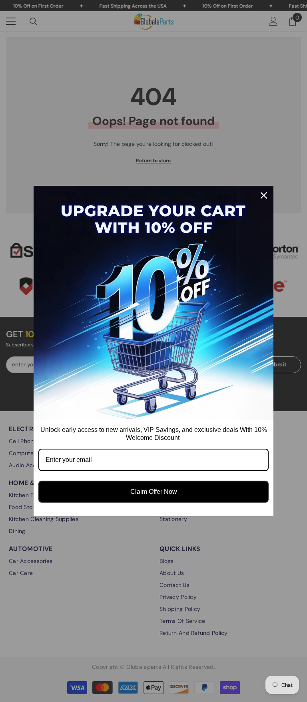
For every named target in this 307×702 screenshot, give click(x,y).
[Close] (263, 195)
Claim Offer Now (153, 491)
